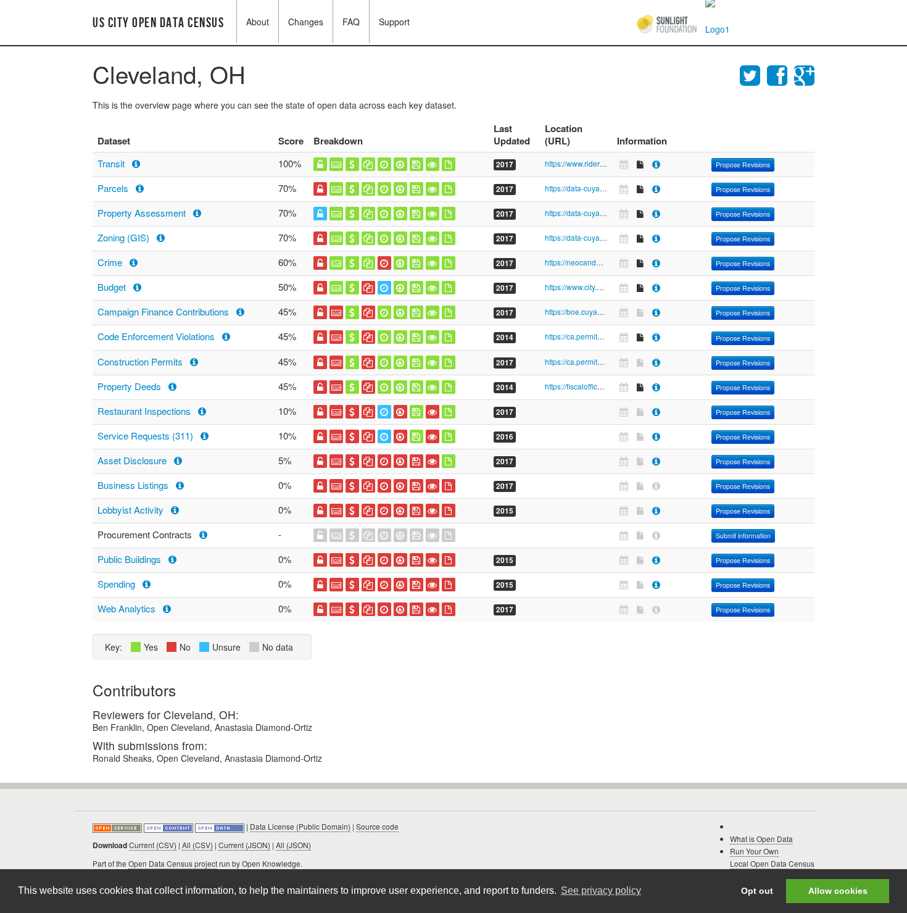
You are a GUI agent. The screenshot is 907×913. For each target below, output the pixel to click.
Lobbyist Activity (131, 509)
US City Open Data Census (158, 23)
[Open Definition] (169, 826)
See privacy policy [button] (601, 890)
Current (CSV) (152, 845)
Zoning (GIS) (124, 237)
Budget (112, 286)
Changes (305, 21)
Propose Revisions (743, 164)
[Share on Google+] (804, 74)
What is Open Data (761, 838)
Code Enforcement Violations (157, 336)
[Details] (656, 163)
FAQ (351, 21)
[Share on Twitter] (753, 74)
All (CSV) (197, 845)
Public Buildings (130, 558)
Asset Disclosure (133, 460)
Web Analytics (127, 608)
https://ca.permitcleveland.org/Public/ (606, 336)
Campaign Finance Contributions (164, 311)
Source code (377, 826)
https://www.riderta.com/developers (603, 163)
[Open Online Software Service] (118, 826)
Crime (111, 262)
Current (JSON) (244, 845)
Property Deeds (130, 386)
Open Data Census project (172, 863)
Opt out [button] (757, 891)
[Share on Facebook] (780, 74)
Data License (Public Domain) (300, 826)
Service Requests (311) (146, 435)
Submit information (743, 535)
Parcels (114, 187)
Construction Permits (141, 361)
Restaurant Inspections (145, 410)
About (257, 21)
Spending (117, 583)
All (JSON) (293, 845)
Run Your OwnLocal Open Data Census (772, 857)
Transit (112, 163)
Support (394, 21)
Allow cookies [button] (838, 891)
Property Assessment (142, 212)
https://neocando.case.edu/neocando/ (608, 262)
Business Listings (134, 484)
